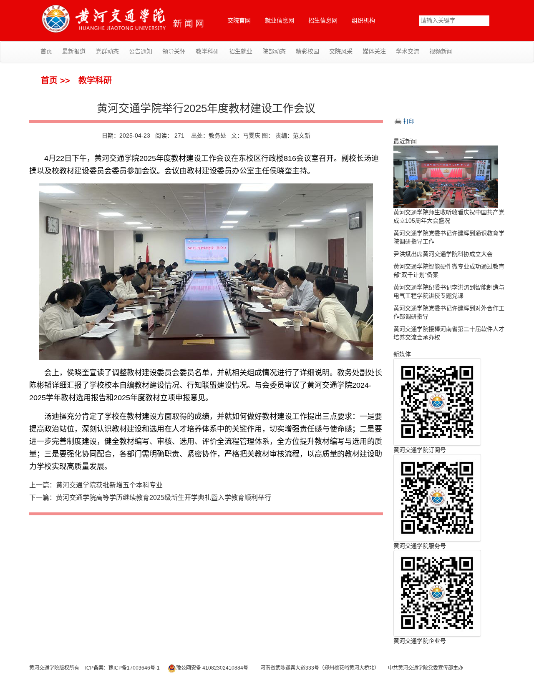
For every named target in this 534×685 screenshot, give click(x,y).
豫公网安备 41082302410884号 (212, 668)
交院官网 (239, 20)
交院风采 (341, 51)
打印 (409, 121)
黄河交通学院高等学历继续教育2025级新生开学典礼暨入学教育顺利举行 (163, 497)
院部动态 (274, 51)
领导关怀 (174, 51)
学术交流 (407, 51)
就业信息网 (279, 20)
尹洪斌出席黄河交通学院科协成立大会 (443, 254)
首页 (46, 51)
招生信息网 (323, 20)
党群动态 (107, 51)
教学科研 (207, 51)
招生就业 (240, 51)
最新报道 (74, 51)
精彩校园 (307, 51)
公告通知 (140, 51)
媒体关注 (374, 51)
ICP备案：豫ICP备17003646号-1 (122, 668)
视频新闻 (441, 51)
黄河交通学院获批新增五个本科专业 (109, 485)
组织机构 (363, 20)
